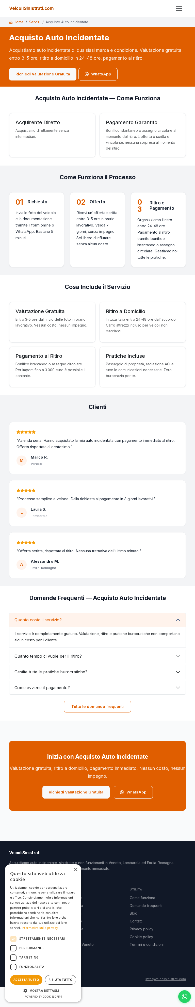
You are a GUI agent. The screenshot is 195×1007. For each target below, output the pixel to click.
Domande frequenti (146, 905)
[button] (43, 990)
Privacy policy (141, 929)
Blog (133, 913)
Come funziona (142, 898)
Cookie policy (141, 937)
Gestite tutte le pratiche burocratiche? (50, 671)
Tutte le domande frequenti (97, 706)
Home (19, 22)
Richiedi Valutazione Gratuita (42, 74)
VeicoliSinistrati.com (31, 8)
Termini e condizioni (147, 944)
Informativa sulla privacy (40, 927)
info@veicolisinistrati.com (165, 979)
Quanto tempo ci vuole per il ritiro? (48, 656)
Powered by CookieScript (43, 996)
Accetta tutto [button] (26, 980)
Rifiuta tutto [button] (60, 980)
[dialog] (43, 933)
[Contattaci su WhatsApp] (184, 996)
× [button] (75, 870)
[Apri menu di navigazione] (179, 8)
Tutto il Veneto (81, 944)
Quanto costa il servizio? (38, 619)
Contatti (136, 921)
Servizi (34, 22)
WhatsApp (101, 74)
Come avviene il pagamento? (42, 687)
